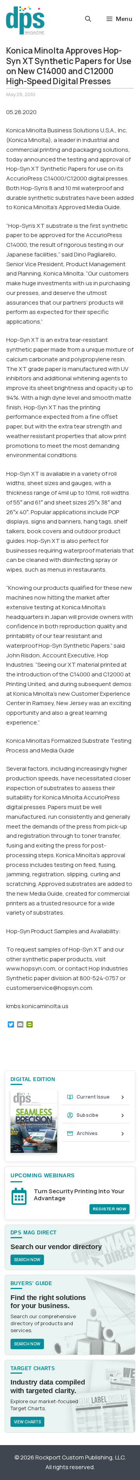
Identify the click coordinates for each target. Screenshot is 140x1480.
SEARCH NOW (27, 1259)
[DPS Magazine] (25, 20)
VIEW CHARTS (27, 1422)
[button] (88, 19)
